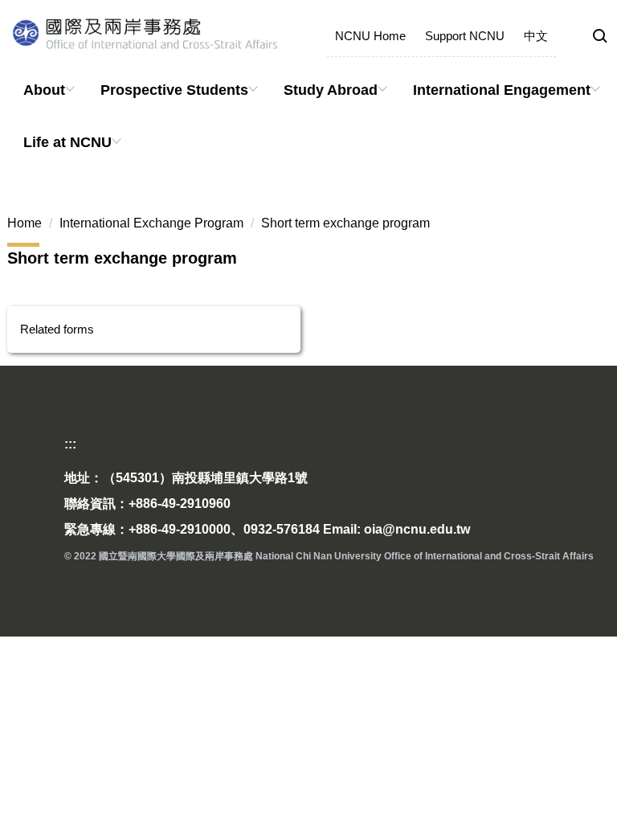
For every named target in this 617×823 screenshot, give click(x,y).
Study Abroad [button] (331, 90)
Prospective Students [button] (174, 90)
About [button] (44, 90)
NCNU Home (370, 36)
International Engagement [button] (501, 90)
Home (24, 223)
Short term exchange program (345, 223)
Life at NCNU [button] (67, 142)
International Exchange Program (151, 223)
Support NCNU (465, 36)
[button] (600, 37)
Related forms (57, 329)
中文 (536, 36)
